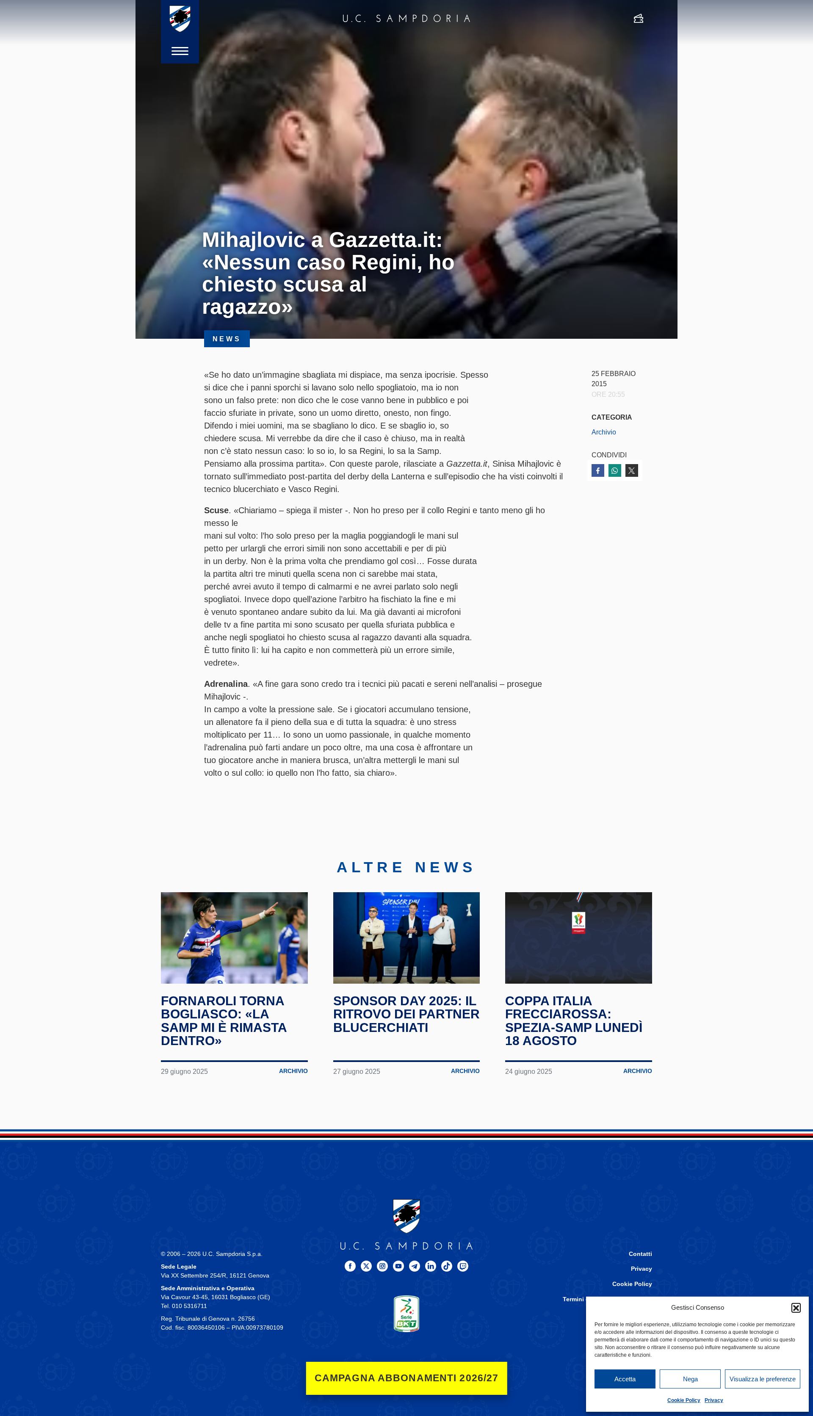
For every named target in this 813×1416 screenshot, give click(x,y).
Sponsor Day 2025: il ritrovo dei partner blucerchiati (406, 1014)
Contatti (640, 1254)
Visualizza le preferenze (763, 1379)
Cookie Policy (683, 1400)
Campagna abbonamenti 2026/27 (407, 1378)
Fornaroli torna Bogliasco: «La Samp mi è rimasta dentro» (224, 1021)
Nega (690, 1379)
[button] (796, 1307)
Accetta (625, 1379)
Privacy (714, 1400)
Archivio (604, 432)
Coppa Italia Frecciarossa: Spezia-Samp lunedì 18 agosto (573, 1021)
